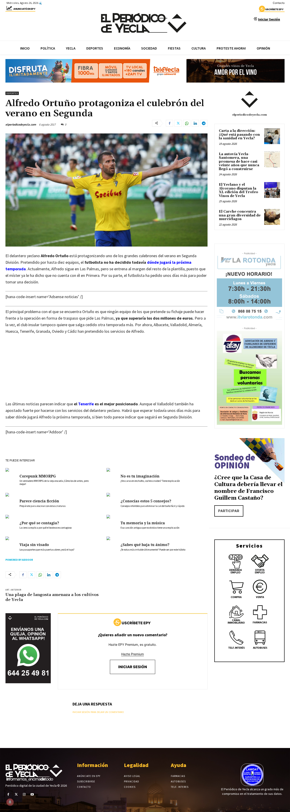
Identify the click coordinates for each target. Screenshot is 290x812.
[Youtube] (32, 794)
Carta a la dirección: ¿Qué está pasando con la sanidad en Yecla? (239, 134)
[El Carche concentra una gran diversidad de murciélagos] (272, 217)
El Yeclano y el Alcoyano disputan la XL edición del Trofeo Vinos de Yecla (238, 190)
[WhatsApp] (186, 123)
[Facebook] (169, 123)
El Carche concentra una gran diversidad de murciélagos (240, 215)
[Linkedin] (195, 123)
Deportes (12, 93)
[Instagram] (24, 794)
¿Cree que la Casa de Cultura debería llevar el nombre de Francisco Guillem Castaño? (248, 487)
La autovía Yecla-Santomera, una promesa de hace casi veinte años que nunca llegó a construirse (239, 161)
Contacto (279, 3)
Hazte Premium (132, 654)
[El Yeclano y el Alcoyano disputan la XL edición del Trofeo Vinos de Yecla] (272, 190)
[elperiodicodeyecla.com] (249, 99)
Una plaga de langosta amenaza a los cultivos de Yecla (52, 597)
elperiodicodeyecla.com (20, 124)
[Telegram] (204, 123)
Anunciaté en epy (24, 8)
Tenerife (86, 403)
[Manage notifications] (10, 802)
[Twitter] (178, 123)
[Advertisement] (106, 372)
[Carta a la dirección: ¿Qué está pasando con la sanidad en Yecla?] (272, 136)
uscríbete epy (274, 9)
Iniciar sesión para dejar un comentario (98, 712)
